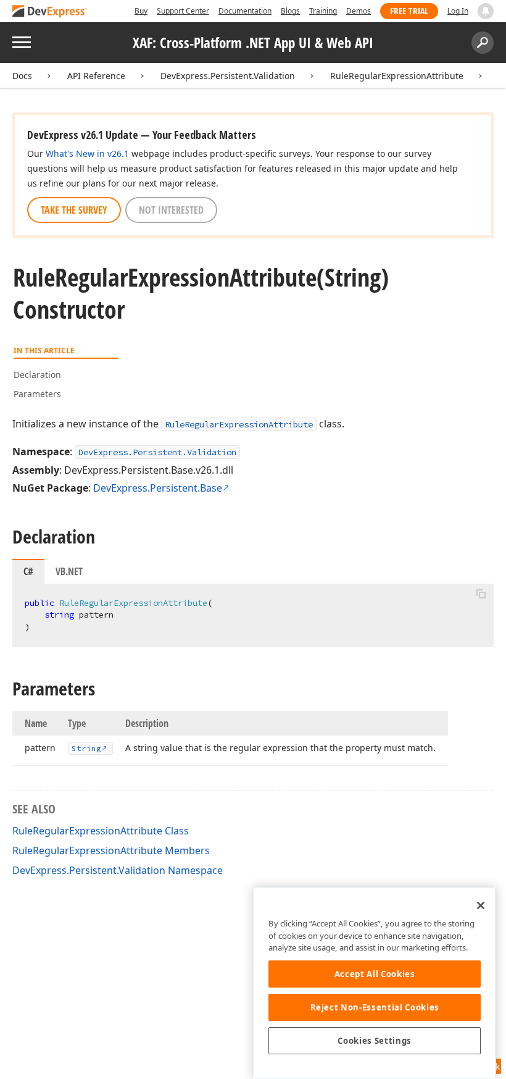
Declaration (37, 374)
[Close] (480, 905)
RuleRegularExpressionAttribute (396, 76)
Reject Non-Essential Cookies (374, 1007)
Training (323, 11)
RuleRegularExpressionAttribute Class (100, 831)
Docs (22, 76)
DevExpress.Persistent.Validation (227, 76)
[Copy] (481, 594)
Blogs (290, 11)
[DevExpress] (50, 12)
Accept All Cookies (374, 974)
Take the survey (74, 210)
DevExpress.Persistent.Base (157, 488)
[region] (374, 983)
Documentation (245, 11)
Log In (457, 11)
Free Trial (409, 11)
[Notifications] (486, 11)
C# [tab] (28, 571)
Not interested (171, 210)
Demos (358, 11)
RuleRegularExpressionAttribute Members (111, 850)
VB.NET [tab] (69, 571)
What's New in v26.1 (87, 153)
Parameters (37, 394)
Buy (141, 11)
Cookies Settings (375, 1040)
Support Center (183, 11)
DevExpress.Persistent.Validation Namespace (117, 870)
